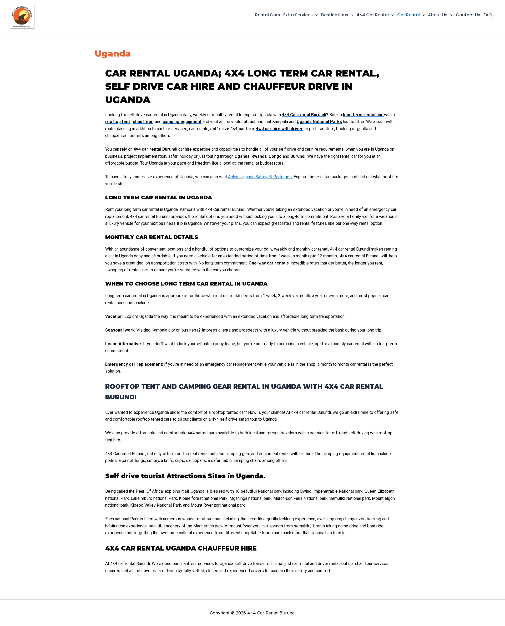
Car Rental (408, 15)
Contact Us (468, 15)
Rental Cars (267, 15)
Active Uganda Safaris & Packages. (260, 176)
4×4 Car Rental (372, 15)
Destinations (334, 15)
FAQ (487, 15)
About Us (437, 15)
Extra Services (298, 15)
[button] (315, 15)
